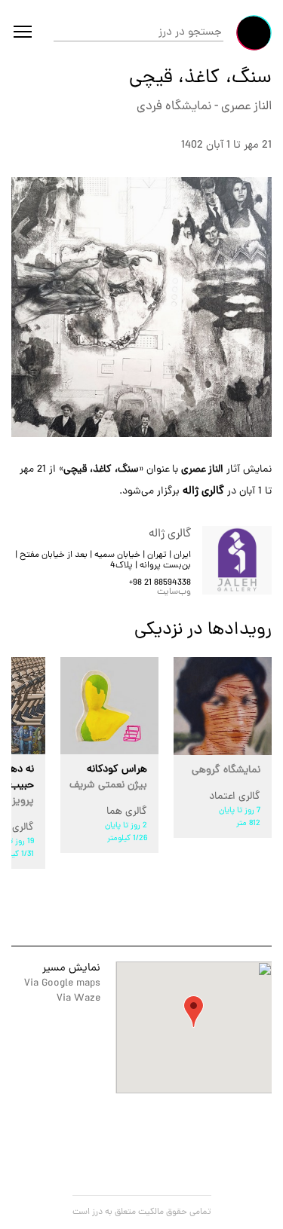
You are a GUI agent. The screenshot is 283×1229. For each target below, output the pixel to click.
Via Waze (78, 999)
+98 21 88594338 (160, 583)
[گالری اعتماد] (223, 706)
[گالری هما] (109, 705)
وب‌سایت (174, 592)
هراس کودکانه (108, 777)
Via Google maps (62, 984)
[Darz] (254, 32)
